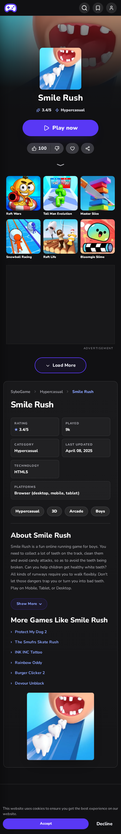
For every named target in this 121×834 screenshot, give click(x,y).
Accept (46, 823)
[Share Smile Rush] (87, 148)
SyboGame (20, 391)
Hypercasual (51, 391)
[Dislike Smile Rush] (57, 148)
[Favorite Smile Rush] (72, 148)
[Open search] (84, 8)
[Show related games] (60, 165)
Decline (105, 824)
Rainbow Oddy (28, 662)
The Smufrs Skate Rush (37, 642)
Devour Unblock (29, 683)
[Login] (111, 8)
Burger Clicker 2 (30, 673)
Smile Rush (82, 391)
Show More (27, 603)
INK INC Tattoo (28, 652)
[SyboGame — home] (10, 7)
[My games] (98, 8)
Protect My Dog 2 (31, 632)
